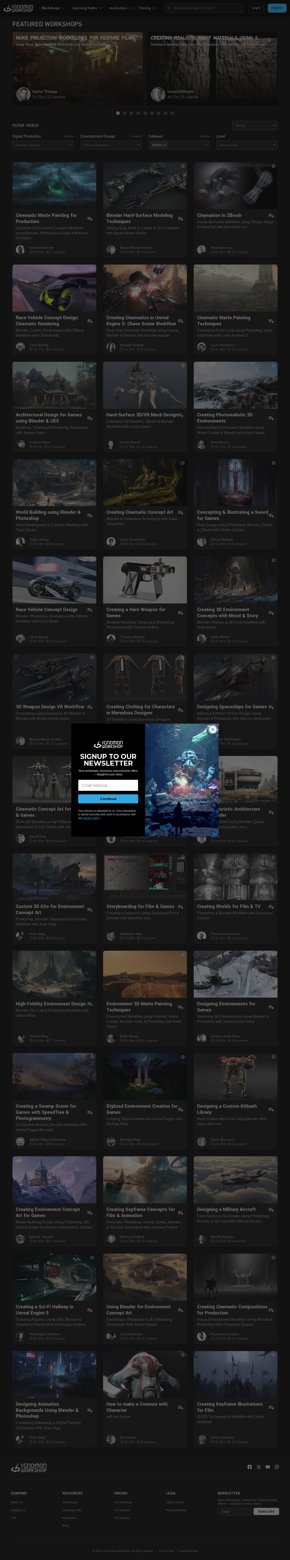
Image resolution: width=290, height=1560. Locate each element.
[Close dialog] (213, 729)
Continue (108, 799)
